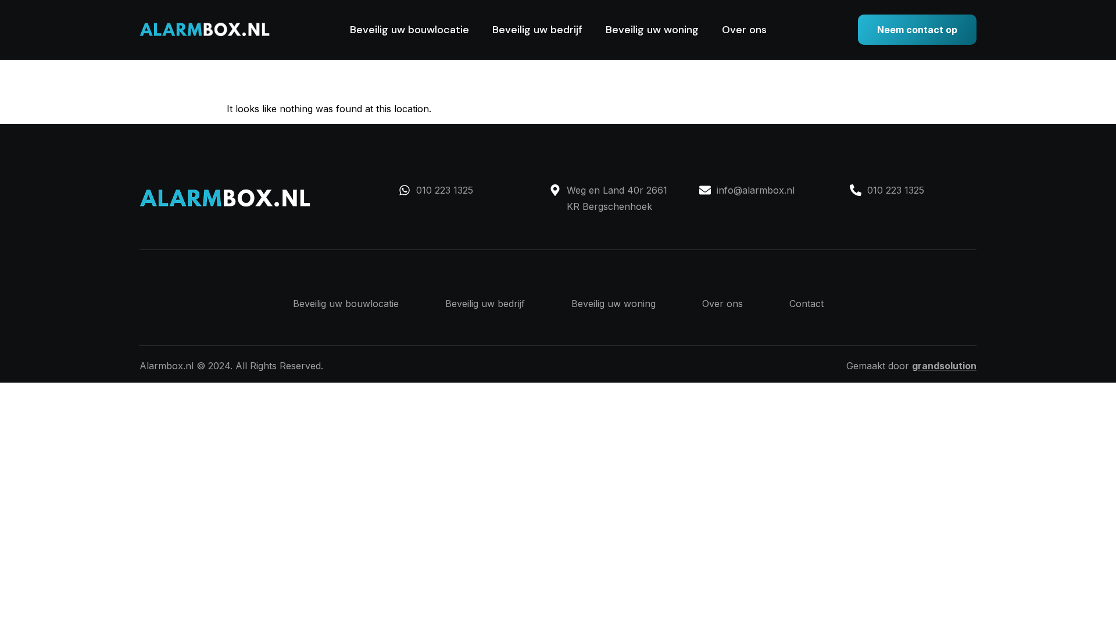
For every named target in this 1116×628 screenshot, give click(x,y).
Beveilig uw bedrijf (537, 30)
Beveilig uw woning (652, 30)
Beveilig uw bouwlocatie (409, 30)
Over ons (744, 30)
